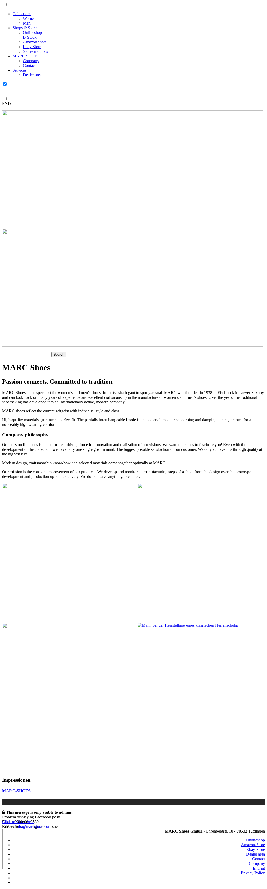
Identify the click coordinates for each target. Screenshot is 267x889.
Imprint (259, 868)
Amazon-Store (253, 844)
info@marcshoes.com (33, 826)
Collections (22, 13)
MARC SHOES (26, 56)
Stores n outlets (35, 51)
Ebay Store (32, 46)
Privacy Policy (253, 873)
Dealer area (32, 75)
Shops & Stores (25, 28)
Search (58, 354)
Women (29, 18)
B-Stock (30, 37)
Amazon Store (35, 42)
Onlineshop (32, 32)
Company (31, 61)
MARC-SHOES (16, 791)
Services (19, 70)
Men (27, 23)
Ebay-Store (255, 849)
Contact (29, 65)
